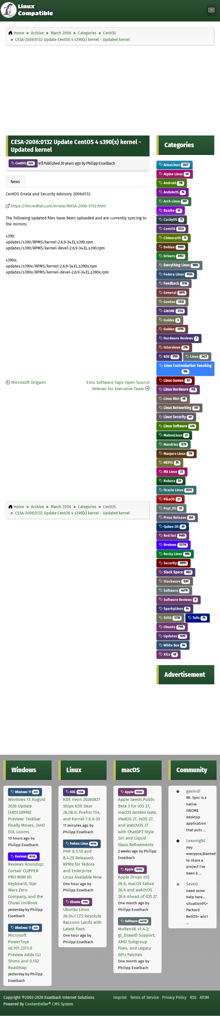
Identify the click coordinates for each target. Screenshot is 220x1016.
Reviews (174, 545)
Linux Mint (174, 398)
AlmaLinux (175, 165)
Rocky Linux (176, 554)
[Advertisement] (110, 89)
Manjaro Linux (177, 453)
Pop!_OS (172, 508)
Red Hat (173, 535)
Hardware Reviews (180, 338)
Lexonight (195, 840)
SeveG (192, 884)
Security (174, 563)
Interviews (175, 347)
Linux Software (178, 426)
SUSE (171, 618)
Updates (174, 636)
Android (172, 183)
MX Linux (173, 471)
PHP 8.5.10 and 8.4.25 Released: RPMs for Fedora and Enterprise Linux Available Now (82, 864)
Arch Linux (174, 201)
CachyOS (172, 219)
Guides (170, 320)
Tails (198, 618)
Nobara (172, 481)
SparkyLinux (175, 608)
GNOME (173, 311)
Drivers (173, 256)
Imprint (120, 997)
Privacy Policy (174, 997)
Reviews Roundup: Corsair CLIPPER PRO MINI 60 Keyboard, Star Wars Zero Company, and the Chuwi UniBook (26, 883)
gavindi (193, 791)
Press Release (178, 517)
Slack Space (176, 572)
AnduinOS (173, 192)
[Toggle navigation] (211, 10)
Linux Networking (180, 408)
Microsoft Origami (28, 382)
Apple (133, 792)
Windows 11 (26, 792)
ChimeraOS (174, 238)
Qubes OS (173, 526)
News (15, 181)
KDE (170, 356)
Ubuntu (173, 627)
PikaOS (171, 499)
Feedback (175, 283)
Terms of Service (144, 997)
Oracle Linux (177, 490)
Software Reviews (179, 600)
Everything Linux (180, 265)
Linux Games (176, 380)
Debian (173, 247)
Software (175, 590)
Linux (198, 356)
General (173, 292)
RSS (193, 997)
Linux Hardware (179, 389)
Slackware (175, 581)
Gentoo (173, 302)
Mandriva (174, 444)
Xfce (169, 654)
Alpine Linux (175, 174)
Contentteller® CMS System (49, 1004)
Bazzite (171, 210)
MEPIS (170, 462)
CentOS (24, 163)
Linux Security (177, 417)
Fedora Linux (177, 274)
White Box (174, 645)
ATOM (204, 997)
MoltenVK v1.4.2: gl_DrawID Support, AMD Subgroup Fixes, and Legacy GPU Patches (137, 941)
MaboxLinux (175, 435)
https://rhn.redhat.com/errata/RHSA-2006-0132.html (58, 206)
